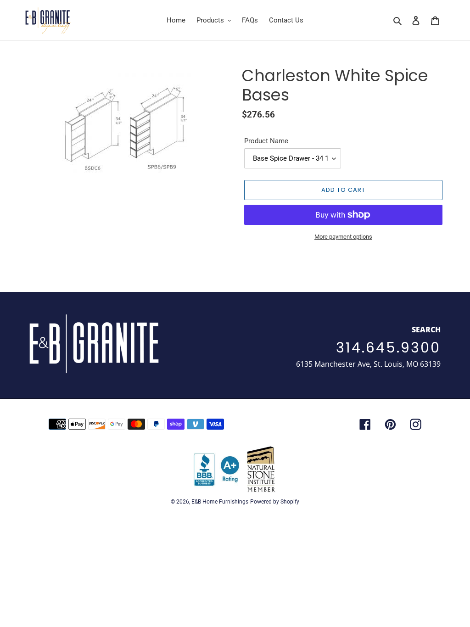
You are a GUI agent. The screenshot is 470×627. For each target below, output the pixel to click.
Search (426, 330)
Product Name (266, 141)
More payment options (343, 236)
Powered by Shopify (274, 501)
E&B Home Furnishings (219, 501)
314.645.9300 (388, 348)
